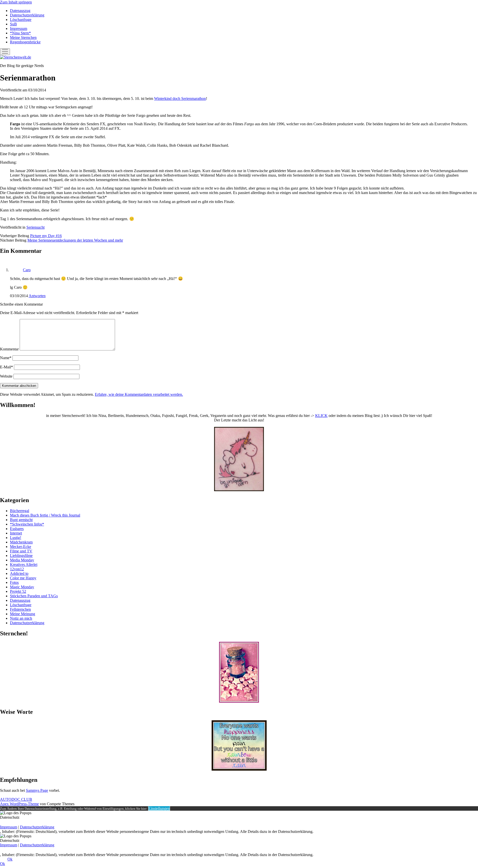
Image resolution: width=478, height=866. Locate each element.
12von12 (17, 569)
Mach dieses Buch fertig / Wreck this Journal (45, 515)
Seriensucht (35, 227)
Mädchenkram (21, 542)
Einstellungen (159, 808)
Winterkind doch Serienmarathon (180, 98)
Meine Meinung (22, 614)
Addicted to (19, 573)
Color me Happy (23, 578)
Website (6, 376)
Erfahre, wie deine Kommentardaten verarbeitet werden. (139, 394)
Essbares (17, 529)
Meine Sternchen (23, 37)
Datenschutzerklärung (27, 15)
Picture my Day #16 (46, 236)
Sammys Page (37, 790)
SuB (13, 24)
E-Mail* (6, 367)
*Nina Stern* (20, 33)
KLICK (321, 415)
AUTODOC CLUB (16, 799)
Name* (5, 358)
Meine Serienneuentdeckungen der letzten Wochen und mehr (75, 240)
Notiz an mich (21, 618)
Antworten (37, 296)
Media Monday (22, 560)
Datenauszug (20, 10)
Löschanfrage (20, 19)
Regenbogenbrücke (25, 42)
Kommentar (9, 349)
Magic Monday (22, 587)
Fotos (14, 582)
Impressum (18, 28)
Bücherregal (19, 511)
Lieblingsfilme (21, 555)
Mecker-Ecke (20, 546)
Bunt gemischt (21, 520)
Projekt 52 (18, 591)
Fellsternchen (20, 609)
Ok (9, 859)
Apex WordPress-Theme (19, 804)
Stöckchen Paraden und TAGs (34, 596)
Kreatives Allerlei (23, 564)
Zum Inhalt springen (16, 2)
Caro (27, 270)
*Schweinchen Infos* (27, 524)
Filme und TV (21, 551)
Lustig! (15, 537)
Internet (16, 533)
